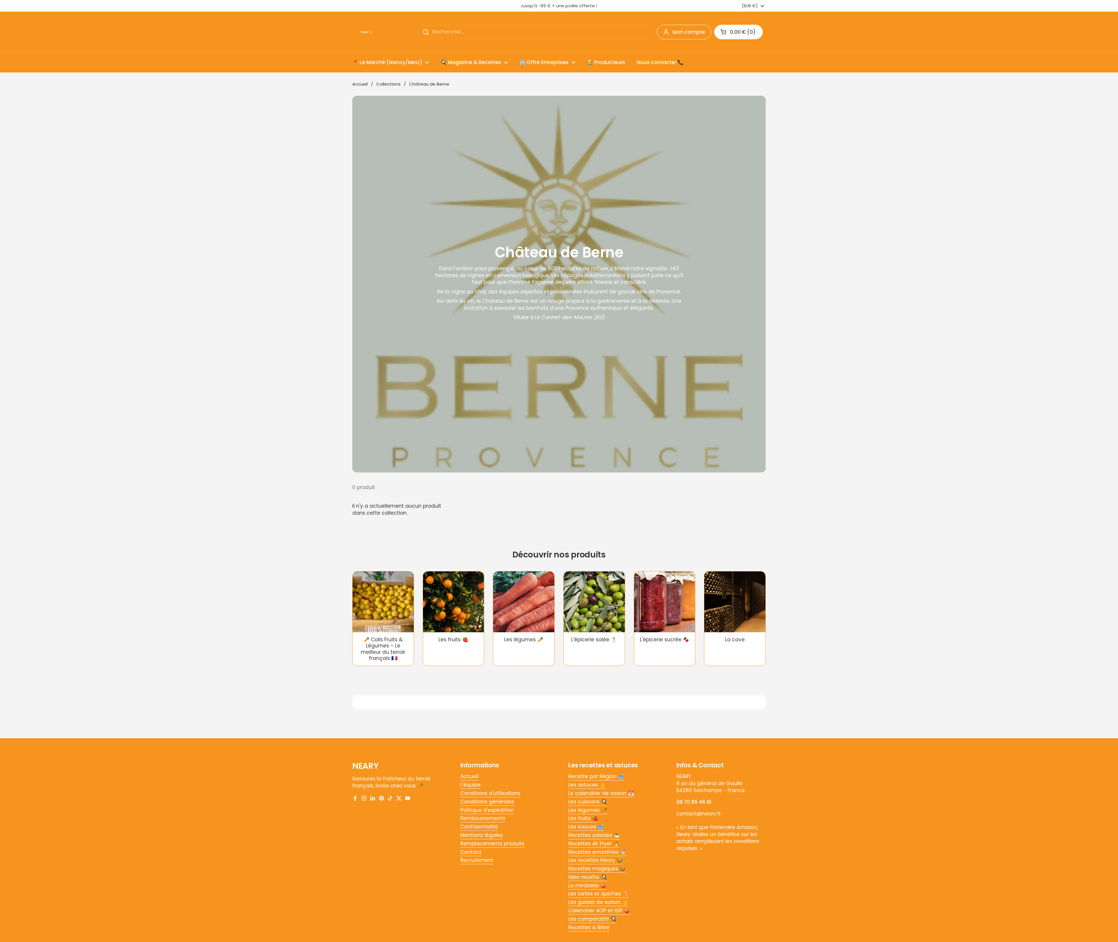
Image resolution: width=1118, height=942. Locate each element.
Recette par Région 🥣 (596, 776)
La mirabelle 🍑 (587, 885)
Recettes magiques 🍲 (597, 868)
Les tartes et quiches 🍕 (598, 893)
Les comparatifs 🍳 (592, 919)
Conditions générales (487, 801)
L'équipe (470, 784)
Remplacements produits (492, 843)
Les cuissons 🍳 (587, 801)
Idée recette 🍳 (587, 877)
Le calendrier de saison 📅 (601, 793)
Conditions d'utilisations (490, 793)
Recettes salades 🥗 (594, 835)
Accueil (360, 84)
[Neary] (366, 32)
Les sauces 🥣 (586, 826)
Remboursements (482, 818)
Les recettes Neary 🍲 (595, 860)
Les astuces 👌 (587, 784)
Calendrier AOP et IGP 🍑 (599, 910)
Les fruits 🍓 (583, 818)
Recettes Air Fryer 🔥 (593, 843)
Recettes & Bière (589, 927)
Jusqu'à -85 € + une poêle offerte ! (559, 5)
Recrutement (476, 860)
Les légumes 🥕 (587, 810)
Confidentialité (479, 826)
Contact (470, 852)
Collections (388, 84)
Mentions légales (481, 835)
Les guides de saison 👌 (598, 902)
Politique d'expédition (487, 810)
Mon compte (689, 32)
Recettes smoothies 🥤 (597, 852)
